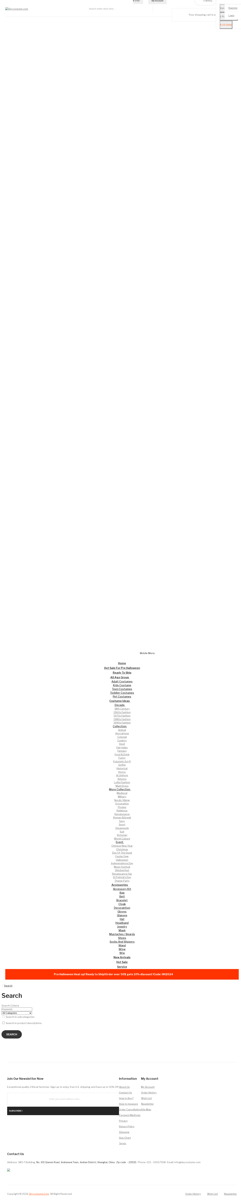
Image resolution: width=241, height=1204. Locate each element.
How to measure (128, 1103)
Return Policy (126, 1126)
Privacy (123, 1120)
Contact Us (125, 1092)
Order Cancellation (130, 1109)
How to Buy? (126, 1098)
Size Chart (125, 1137)
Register (233, 8)
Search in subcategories (19, 1016)
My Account (148, 1086)
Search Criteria (10, 1005)
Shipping (124, 1132)
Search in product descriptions (23, 1023)
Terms (122, 1143)
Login (231, 15)
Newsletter (147, 1103)
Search (8, 985)
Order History (149, 1092)
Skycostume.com (39, 1193)
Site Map (146, 1109)
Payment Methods (129, 1115)
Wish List (146, 1098)
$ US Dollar (226, 25)
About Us (124, 1086)
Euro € (223, 8)
